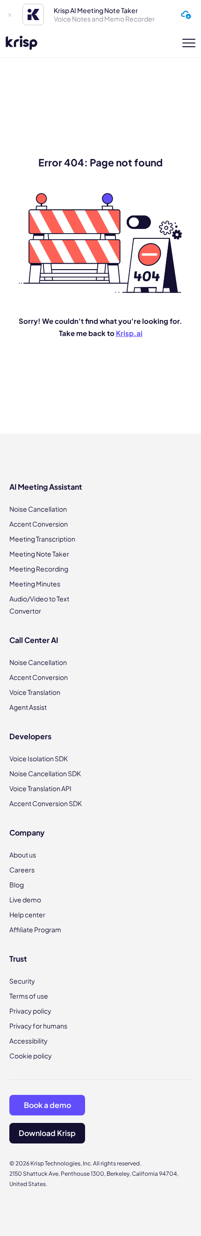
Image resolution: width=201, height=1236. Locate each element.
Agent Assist (28, 707)
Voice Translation (34, 692)
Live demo (25, 899)
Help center (27, 914)
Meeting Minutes (34, 583)
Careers (22, 869)
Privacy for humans (38, 1026)
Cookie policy (30, 1055)
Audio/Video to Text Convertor (39, 604)
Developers (30, 736)
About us (22, 854)
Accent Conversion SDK (45, 803)
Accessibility (28, 1040)
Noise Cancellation (38, 509)
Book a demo (47, 1105)
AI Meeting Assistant (45, 487)
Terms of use (28, 996)
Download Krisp (47, 1133)
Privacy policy (30, 1011)
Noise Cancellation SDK (45, 773)
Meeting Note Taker (39, 554)
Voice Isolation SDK (38, 758)
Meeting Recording (38, 568)
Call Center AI (33, 640)
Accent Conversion (38, 524)
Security (22, 981)
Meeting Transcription (42, 539)
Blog (16, 884)
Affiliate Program (35, 929)
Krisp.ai (129, 333)
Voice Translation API (40, 788)
